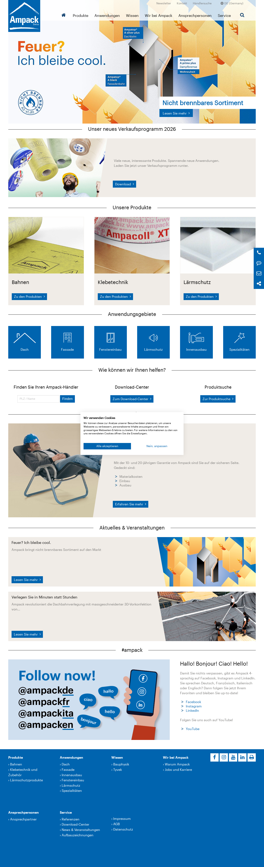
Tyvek (117, 769)
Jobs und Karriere (178, 769)
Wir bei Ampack (158, 15)
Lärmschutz (71, 785)
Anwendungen (107, 15)
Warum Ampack (177, 764)
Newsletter (163, 3)
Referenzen (70, 819)
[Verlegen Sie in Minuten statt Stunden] (206, 616)
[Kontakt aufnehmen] (258, 263)
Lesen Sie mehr (26, 580)
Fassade (68, 769)
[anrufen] (259, 253)
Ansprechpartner (23, 819)
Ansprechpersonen (195, 15)
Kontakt (182, 3)
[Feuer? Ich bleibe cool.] (206, 561)
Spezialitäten (72, 790)
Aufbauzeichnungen (77, 835)
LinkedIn (192, 710)
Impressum (122, 818)
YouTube (192, 729)
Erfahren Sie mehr (129, 504)
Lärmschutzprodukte (26, 780)
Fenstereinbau (73, 780)
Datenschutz (123, 829)
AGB (116, 824)
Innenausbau (72, 775)
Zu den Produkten (28, 296)
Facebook (193, 702)
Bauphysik (121, 764)
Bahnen (16, 764)
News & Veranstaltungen (81, 830)
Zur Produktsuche (217, 399)
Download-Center (75, 824)
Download (123, 184)
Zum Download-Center (131, 399)
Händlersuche (202, 3)
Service (224, 15)
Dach (66, 764)
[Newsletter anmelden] (258, 273)
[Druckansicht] (252, 757)
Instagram (194, 706)
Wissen (132, 15)
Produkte (80, 15)
